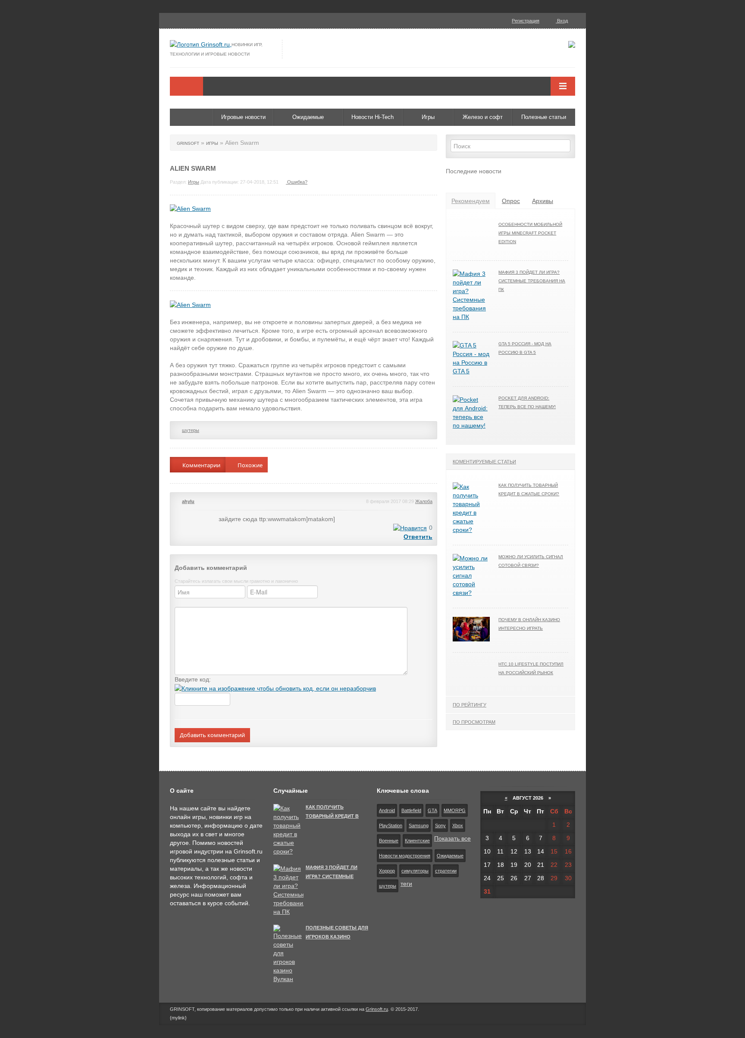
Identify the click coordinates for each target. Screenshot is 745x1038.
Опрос (511, 200)
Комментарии (200, 465)
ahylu (188, 501)
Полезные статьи (543, 117)
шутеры (190, 430)
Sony (440, 825)
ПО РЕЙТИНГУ (469, 704)
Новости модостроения (404, 855)
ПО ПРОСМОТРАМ (474, 722)
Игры (428, 117)
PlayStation (390, 825)
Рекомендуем (470, 200)
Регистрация (525, 20)
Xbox (457, 825)
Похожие (249, 465)
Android (387, 810)
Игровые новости (243, 117)
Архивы (542, 200)
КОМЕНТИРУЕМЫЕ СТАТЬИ (484, 461)
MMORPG (455, 810)
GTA (432, 810)
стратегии (446, 870)
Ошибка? (296, 181)
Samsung (419, 825)
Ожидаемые (308, 117)
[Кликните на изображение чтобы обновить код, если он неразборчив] (275, 688)
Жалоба (423, 501)
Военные (388, 840)
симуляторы (415, 870)
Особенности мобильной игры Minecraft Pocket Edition (530, 233)
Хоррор (387, 870)
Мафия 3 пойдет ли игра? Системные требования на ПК (531, 281)
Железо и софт (483, 117)
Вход (562, 20)
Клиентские (417, 840)
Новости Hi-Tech (372, 117)
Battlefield (411, 810)
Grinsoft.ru (377, 1009)
